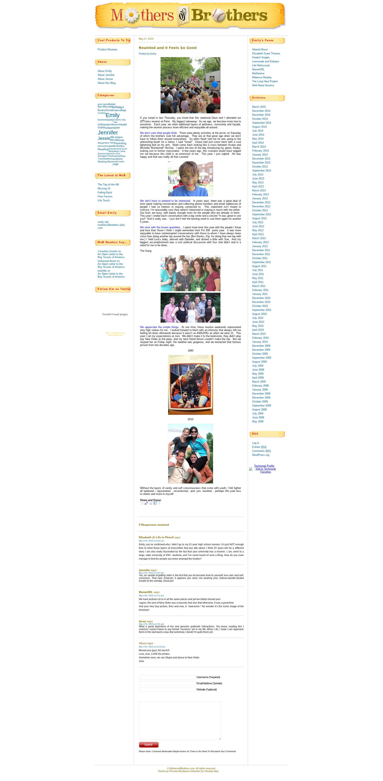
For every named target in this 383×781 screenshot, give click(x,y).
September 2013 (261, 170)
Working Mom (105, 161)
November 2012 (261, 206)
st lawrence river (112, 153)
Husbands (109, 127)
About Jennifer (106, 74)
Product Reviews (107, 49)
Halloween (114, 124)
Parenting (120, 143)
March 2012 (259, 238)
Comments (261, 450)
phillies (114, 146)
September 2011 (261, 262)
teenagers (103, 156)
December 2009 (261, 345)
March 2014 (259, 146)
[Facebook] (155, 503)
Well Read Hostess (263, 85)
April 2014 (258, 142)
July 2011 (257, 270)
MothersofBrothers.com (182, 768)
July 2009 (257, 365)
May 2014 (258, 138)
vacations (117, 159)
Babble (112, 104)
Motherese (258, 73)
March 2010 (259, 333)
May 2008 (258, 421)
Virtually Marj (211, 771)
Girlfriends (104, 124)
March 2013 (259, 190)
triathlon (108, 159)
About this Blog (106, 82)
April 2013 (258, 186)
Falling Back (105, 192)
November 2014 (261, 114)
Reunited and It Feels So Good (168, 48)
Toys (122, 156)
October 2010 (260, 305)
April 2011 (258, 282)
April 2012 (258, 234)
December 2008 (261, 393)
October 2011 (260, 258)
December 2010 (261, 298)
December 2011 (261, 250)
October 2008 (260, 401)
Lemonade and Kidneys (265, 61)
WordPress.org (260, 454)
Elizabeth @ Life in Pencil (156, 537)
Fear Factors (105, 196)
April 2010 (258, 329)
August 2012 (259, 218)
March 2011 (259, 286)
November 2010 (261, 301)
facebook (102, 119)
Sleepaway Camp (116, 151)
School (111, 149)
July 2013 (257, 174)
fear (115, 122)
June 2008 (258, 417)
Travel (101, 159)
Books (101, 110)
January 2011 (260, 294)
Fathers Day (120, 119)
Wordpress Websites (189, 771)
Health (123, 124)
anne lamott (103, 104)
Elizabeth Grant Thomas (266, 53)
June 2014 (258, 134)
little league (116, 137)
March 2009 (259, 381)
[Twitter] (159, 503)
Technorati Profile (264, 465)
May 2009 (258, 373)
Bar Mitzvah (105, 106)
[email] (150, 503)
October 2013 (260, 166)
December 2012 (261, 202)
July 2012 (257, 222)
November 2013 (261, 162)
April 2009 (258, 377)
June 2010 (258, 321)
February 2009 (260, 385)
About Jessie (105, 78)
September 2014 (261, 122)
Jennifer (108, 132)
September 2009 (261, 357)
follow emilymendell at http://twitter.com (115, 334)
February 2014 (260, 150)
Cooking (102, 113)
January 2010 (260, 341)
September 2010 (261, 309)
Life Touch (104, 200)
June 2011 (258, 274)
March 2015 (259, 106)
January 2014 (260, 154)
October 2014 (260, 118)
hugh (100, 127)
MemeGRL (146, 592)
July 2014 (257, 130)
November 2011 (261, 254)
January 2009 (260, 389)
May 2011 (257, 278)
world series (118, 161)
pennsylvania (104, 146)
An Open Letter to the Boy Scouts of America (111, 256)
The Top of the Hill (108, 184)
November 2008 (261, 397)
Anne (142, 621)
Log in (255, 442)
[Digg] (141, 503)
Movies (120, 140)
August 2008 (259, 409)
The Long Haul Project (265, 81)
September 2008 (261, 405)
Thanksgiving (114, 156)
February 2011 (260, 290)
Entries (259, 446)
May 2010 (258, 325)
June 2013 (258, 178)
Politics (121, 146)
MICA (113, 140)
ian (118, 127)
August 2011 (259, 266)
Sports (101, 153)
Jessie (104, 138)
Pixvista (173, 771)
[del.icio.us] (146, 503)
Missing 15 (104, 188)
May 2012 (258, 230)
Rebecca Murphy (262, 77)
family (110, 119)
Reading (103, 149)
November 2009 (261, 349)
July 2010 (257, 317)
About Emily (105, 70)
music (101, 143)
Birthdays (118, 107)
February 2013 (260, 194)
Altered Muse (260, 49)
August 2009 (259, 361)
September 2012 (261, 214)
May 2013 (258, 182)
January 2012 (260, 246)
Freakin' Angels (261, 57)
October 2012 (260, 210)
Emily (113, 115)
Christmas (111, 110)
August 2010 (259, 313)
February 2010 (260, 337)
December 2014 (261, 110)
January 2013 (260, 198)
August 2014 (259, 126)
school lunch (121, 149)
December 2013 (261, 158)
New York (109, 143)
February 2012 (260, 242)
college (122, 110)
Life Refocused (260, 65)
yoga (115, 164)
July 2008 (257, 413)
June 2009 (258, 369)
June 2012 (258, 226)
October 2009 (260, 353)
